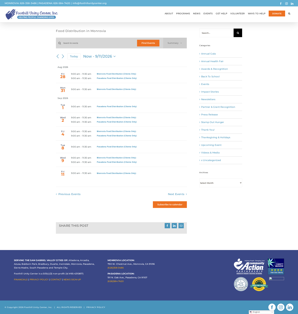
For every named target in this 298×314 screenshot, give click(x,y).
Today (74, 56)
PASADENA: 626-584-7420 (54, 3)
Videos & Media (210, 152)
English (256, 312)
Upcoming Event (211, 144)
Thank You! (207, 129)
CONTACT (56, 279)
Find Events (148, 43)
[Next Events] (63, 56)
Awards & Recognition (214, 68)
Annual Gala (208, 53)
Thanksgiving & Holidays (215, 137)
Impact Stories (210, 91)
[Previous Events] (58, 56)
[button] (289, 13)
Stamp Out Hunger (212, 122)
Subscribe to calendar (169, 204)
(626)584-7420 (116, 281)
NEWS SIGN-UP (72, 279)
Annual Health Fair (212, 61)
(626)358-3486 (116, 267)
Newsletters (208, 99)
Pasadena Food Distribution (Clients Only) (117, 78)
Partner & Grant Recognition (218, 106)
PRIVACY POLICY (39, 279)
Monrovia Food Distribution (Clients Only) (116, 73)
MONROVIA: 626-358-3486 (21, 3)
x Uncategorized (211, 160)
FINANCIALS (21, 279)
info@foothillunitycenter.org (90, 3)
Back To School (210, 76)
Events (205, 84)
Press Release (209, 114)
